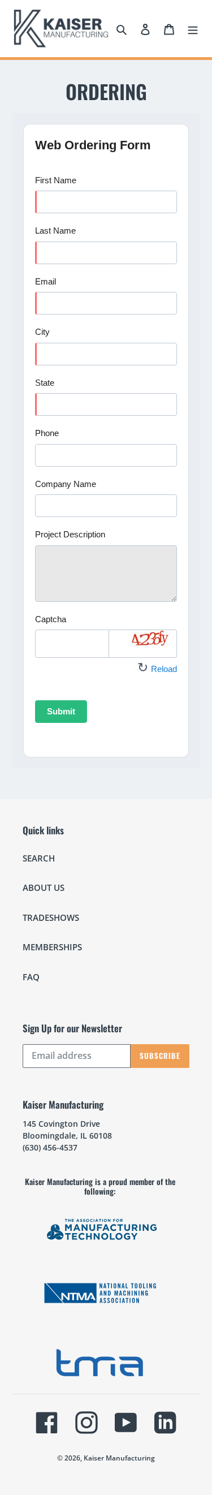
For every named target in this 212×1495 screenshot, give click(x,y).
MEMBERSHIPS (52, 947)
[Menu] (193, 28)
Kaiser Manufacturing (119, 1458)
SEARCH (39, 858)
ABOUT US (43, 887)
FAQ (31, 977)
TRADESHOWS (51, 917)
